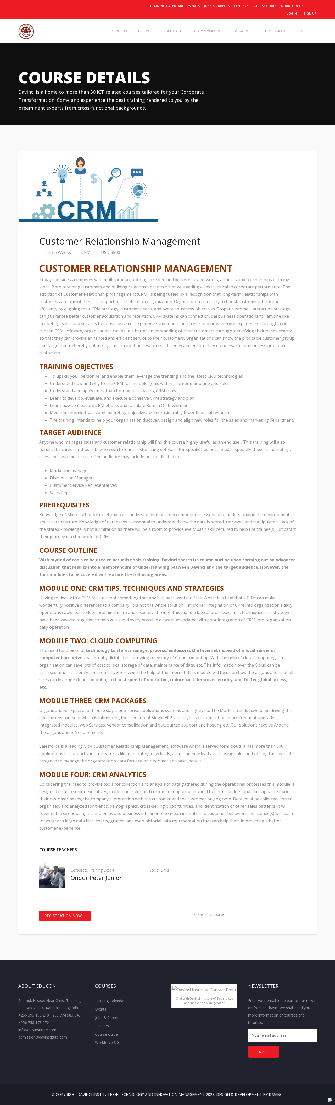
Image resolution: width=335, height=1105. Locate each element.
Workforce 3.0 (293, 6)
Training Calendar (166, 6)
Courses (145, 31)
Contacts (239, 31)
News (300, 31)
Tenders (241, 6)
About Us (119, 31)
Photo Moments (206, 31)
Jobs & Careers (217, 6)
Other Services (272, 31)
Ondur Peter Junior (96, 877)
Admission (172, 31)
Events (193, 6)
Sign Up (310, 13)
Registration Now (63, 915)
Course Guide (264, 6)
